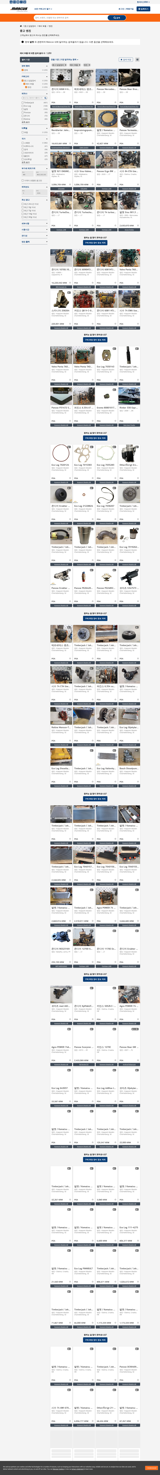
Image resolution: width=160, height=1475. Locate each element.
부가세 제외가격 (28, 168)
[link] (61, 77)
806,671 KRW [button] (103, 1282)
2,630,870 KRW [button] (127, 226)
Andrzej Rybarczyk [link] (129, 1064)
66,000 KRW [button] (80, 1323)
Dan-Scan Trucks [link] (129, 425)
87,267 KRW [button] (125, 1421)
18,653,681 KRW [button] (59, 144)
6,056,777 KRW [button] (81, 1421)
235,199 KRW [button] (58, 962)
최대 (37, 172)
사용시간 (25, 230)
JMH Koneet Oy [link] (61, 287)
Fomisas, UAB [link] (106, 189)
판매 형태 (26, 66)
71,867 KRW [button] (57, 1323)
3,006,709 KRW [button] (59, 185)
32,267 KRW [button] (57, 1200)
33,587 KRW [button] (57, 1102)
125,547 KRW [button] (103, 1143)
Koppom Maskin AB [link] (106, 147)
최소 (23, 172)
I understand (151, 1468)
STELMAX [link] (61, 189)
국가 (23, 139)
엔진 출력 (26, 242)
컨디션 (24, 236)
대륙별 (24, 128)
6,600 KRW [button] (102, 1241)
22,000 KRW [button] (125, 1143)
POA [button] (53, 103)
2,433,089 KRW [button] (81, 1060)
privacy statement (78, 1469)
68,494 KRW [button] (102, 1421)
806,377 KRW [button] (126, 1241)
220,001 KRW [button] (58, 324)
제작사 (24, 94)
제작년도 (25, 187)
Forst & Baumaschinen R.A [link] (61, 106)
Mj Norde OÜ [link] (83, 1064)
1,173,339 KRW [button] (104, 1323)
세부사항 (25, 223)
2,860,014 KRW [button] (59, 921)
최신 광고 (26, 200)
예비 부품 (42, 26)
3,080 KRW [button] (102, 1200)
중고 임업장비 (30, 26)
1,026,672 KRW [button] (127, 1282)
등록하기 (144, 9)
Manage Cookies (58, 1469)
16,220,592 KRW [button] (59, 283)
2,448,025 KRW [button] (59, 880)
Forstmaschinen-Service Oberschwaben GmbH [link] (67, 147)
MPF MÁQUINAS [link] (61, 966)
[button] (34, 59)
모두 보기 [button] (26, 122)
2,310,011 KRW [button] (81, 921)
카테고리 (25, 76)
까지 (37, 190)
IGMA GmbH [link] (84, 147)
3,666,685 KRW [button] (127, 921)
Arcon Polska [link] (129, 230)
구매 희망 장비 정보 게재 (95, 242)
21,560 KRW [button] (57, 1282)
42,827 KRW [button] (102, 144)
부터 (23, 190)
